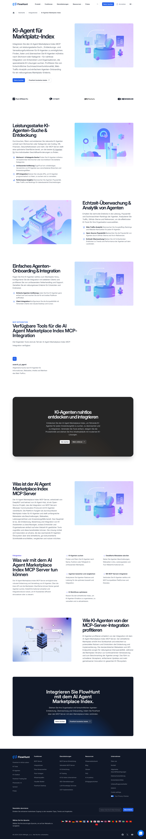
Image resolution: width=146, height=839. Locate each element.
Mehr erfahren (77, 442)
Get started (65, 442)
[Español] (80, 821)
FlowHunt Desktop (40, 785)
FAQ (86, 773)
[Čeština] (66, 821)
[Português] (113, 821)
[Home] (14, 13)
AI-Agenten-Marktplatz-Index (51, 12)
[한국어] (98, 821)
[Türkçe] (127, 821)
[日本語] (95, 821)
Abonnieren (128, 810)
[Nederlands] (102, 821)
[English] (77, 821)
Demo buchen (108, 4)
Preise (87, 4)
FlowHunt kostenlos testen (38, 80)
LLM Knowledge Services (68, 785)
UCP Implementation (66, 790)
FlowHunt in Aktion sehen (21, 762)
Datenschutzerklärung (118, 776)
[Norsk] (105, 821)
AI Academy (89, 777)
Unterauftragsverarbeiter (119, 784)
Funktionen (49, 4)
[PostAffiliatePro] (20, 99)
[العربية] (62, 821)
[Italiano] (91, 821)
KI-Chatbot (16, 774)
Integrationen (33, 12)
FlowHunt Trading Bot (20, 778)
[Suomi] (84, 821)
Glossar (87, 769)
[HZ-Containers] (125, 99)
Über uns (114, 761)
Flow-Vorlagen (38, 773)
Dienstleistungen (63, 4)
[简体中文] (96, 824)
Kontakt (113, 765)
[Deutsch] (73, 821)
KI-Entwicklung (64, 769)
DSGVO (113, 788)
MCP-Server (38, 761)
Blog (86, 765)
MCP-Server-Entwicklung (68, 761)
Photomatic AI (17, 783)
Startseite (21, 12)
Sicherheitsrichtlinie (117, 780)
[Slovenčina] (120, 821)
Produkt (37, 4)
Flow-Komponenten (40, 769)
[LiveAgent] (54, 99)
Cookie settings (116, 792)
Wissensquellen (39, 777)
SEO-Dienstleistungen (67, 781)
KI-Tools (15, 766)
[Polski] (109, 821)
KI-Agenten (16, 770)
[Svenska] (123, 821)
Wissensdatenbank (91, 761)
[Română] (116, 821)
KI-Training (63, 773)
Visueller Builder (39, 781)
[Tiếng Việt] (130, 821)
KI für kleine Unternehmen (68, 777)
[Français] (88, 821)
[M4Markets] (90, 99)
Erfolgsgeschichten (91, 781)
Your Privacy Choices (122, 796)
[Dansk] (70, 821)
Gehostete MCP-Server (67, 765)
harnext (15, 787)
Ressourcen (77, 4)
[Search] (99, 4)
